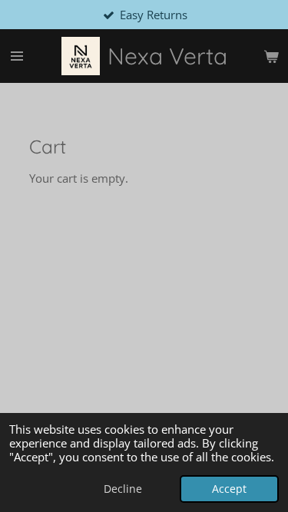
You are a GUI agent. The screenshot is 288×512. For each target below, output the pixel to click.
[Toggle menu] (17, 56)
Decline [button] (123, 489)
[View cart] (271, 56)
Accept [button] (229, 489)
